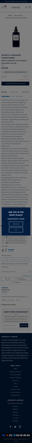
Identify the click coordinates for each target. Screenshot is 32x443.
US (16, 230)
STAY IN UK (16, 224)
